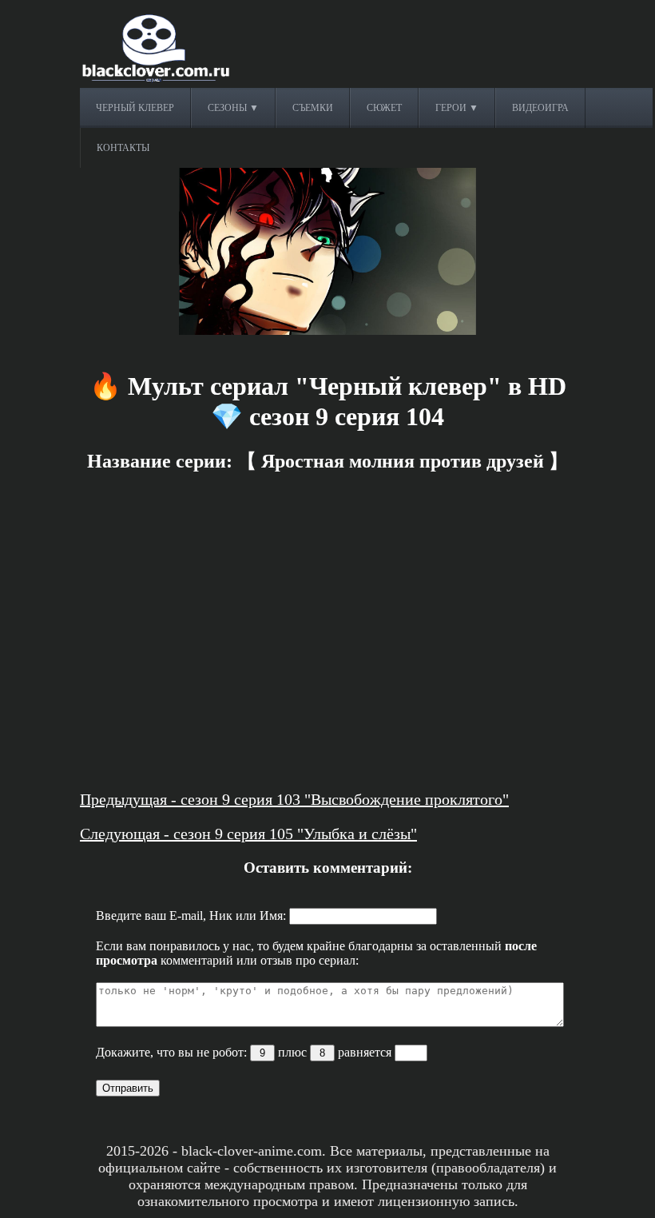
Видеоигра (540, 107)
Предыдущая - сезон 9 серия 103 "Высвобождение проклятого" (294, 799)
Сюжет (384, 107)
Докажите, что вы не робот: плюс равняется (245, 1052)
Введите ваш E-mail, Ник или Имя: (192, 915)
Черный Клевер (135, 107)
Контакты (123, 147)
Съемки (312, 107)
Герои (452, 107)
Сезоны (228, 107)
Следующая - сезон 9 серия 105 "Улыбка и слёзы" (248, 833)
